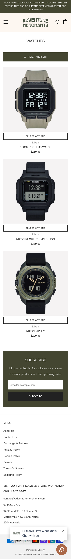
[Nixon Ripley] (35, 283)
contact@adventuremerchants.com (24, 498)
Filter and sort (37, 57)
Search (7, 462)
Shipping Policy (12, 474)
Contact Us (10, 437)
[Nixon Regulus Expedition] (35, 191)
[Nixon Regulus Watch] (35, 99)
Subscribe (35, 396)
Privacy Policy (11, 449)
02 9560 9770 (11, 504)
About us (8, 430)
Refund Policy (11, 455)
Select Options (35, 136)
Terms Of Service (13, 468)
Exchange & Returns (15, 443)
